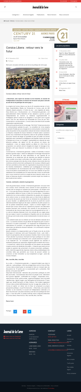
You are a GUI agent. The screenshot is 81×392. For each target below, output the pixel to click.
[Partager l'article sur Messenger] (20, 310)
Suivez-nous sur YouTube (12, 338)
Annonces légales (28, 15)
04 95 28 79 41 (52, 337)
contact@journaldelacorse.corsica (58, 350)
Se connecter (63, 1)
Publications (40, 15)
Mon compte (71, 359)
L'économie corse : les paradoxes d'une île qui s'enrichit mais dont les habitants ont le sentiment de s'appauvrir (66, 65)
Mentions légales (31, 385)
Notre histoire (51, 15)
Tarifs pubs (70, 363)
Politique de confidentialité (43, 385)
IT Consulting (51, 388)
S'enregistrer (73, 1)
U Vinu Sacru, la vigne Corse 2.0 (67, 84)
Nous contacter (64, 15)
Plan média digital (70, 368)
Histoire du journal (70, 340)
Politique (10, 61)
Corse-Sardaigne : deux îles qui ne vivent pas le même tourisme (67, 76)
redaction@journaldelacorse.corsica (58, 342)
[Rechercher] (76, 7)
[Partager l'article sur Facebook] (15, 311)
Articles (12, 21)
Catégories (15, 15)
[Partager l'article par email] (24, 311)
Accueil (7, 21)
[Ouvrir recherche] (5, 7)
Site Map (24, 385)
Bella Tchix (62, 90)
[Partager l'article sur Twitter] (29, 311)
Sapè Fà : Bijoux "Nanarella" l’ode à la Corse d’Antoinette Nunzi (67, 54)
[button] (9, 78)
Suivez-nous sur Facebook (13, 336)
